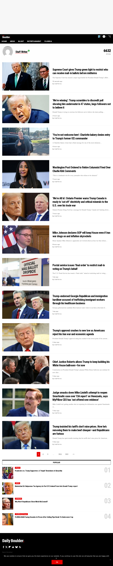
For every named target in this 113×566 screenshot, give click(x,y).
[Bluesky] (16, 547)
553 (66, 454)
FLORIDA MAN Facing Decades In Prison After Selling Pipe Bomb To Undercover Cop (44, 517)
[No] (110, 560)
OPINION (18, 498)
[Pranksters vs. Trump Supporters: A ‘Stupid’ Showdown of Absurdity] (7, 473)
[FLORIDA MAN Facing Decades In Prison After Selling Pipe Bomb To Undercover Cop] (7, 519)
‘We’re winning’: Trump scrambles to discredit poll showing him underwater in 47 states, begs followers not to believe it (82, 104)
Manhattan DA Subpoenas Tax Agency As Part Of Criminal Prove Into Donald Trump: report (46, 486)
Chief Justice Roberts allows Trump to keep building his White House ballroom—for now (81, 363)
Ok (57, 562)
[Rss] (20, 547)
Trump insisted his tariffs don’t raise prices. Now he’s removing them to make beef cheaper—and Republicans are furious (81, 430)
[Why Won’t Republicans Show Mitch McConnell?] (7, 504)
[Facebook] (3, 547)
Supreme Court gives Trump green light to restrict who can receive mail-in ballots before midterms (80, 71)
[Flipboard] (9, 547)
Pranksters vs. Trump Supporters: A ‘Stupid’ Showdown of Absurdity (38, 471)
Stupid (18, 468)
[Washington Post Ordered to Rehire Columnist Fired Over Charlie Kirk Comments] (25, 174)
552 (60, 454)
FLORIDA (18, 514)
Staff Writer (58, 84)
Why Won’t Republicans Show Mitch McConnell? (31, 502)
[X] (6, 547)
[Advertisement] (56, 17)
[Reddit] (13, 547)
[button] (99, 36)
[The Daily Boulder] (6, 36)
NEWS (17, 483)
